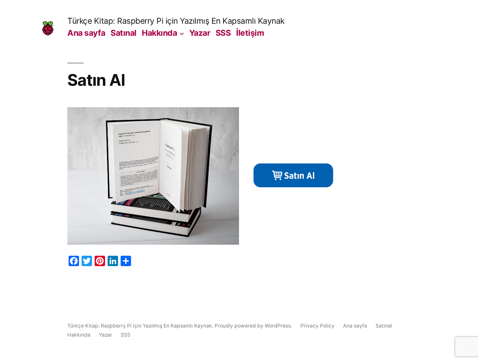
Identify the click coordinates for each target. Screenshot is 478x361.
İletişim (250, 33)
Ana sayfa (86, 33)
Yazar (199, 33)
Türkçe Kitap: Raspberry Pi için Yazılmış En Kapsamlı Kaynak (176, 21)
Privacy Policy (317, 326)
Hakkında (159, 33)
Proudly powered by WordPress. (254, 326)
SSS (223, 33)
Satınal (124, 33)
